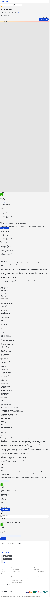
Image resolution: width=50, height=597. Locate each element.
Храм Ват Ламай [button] (4, 235)
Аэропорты (2, 255)
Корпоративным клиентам (39, 571)
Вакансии (3, 571)
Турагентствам (36, 569)
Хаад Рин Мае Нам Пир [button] (5, 253)
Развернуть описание (6, 282)
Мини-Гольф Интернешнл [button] (6, 251)
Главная (2, 543)
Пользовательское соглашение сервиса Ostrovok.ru (21, 578)
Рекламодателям (37, 575)
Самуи (12, 543)
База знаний (13, 567)
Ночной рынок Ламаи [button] (5, 238)
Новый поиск (19, 4)
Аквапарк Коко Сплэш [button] (5, 237)
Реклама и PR (36, 576)
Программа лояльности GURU (17, 580)
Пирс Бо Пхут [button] (3, 247)
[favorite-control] (36, 19)
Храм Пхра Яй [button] (3, 249)
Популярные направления (16, 573)
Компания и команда (5, 567)
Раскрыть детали (4, 528)
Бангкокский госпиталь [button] (5, 243)
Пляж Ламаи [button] (3, 239)
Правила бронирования (15, 576)
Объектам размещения (38, 567)
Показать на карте (22, 12)
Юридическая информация (16, 575)
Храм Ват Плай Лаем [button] (5, 250)
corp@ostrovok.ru (4, 478)
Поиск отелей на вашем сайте (40, 573)
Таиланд (7, 543)
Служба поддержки (15, 569)
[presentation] (24, 516)
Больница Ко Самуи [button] (4, 254)
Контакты (3, 569)
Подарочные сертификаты (16, 582)
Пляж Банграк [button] (3, 245)
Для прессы (3, 573)
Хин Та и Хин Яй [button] (4, 242)
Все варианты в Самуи (7, 4)
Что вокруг (2, 234)
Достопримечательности (6, 241)
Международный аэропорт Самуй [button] (8, 257)
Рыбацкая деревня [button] (4, 246)
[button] (24, 34)
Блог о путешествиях (15, 571)
